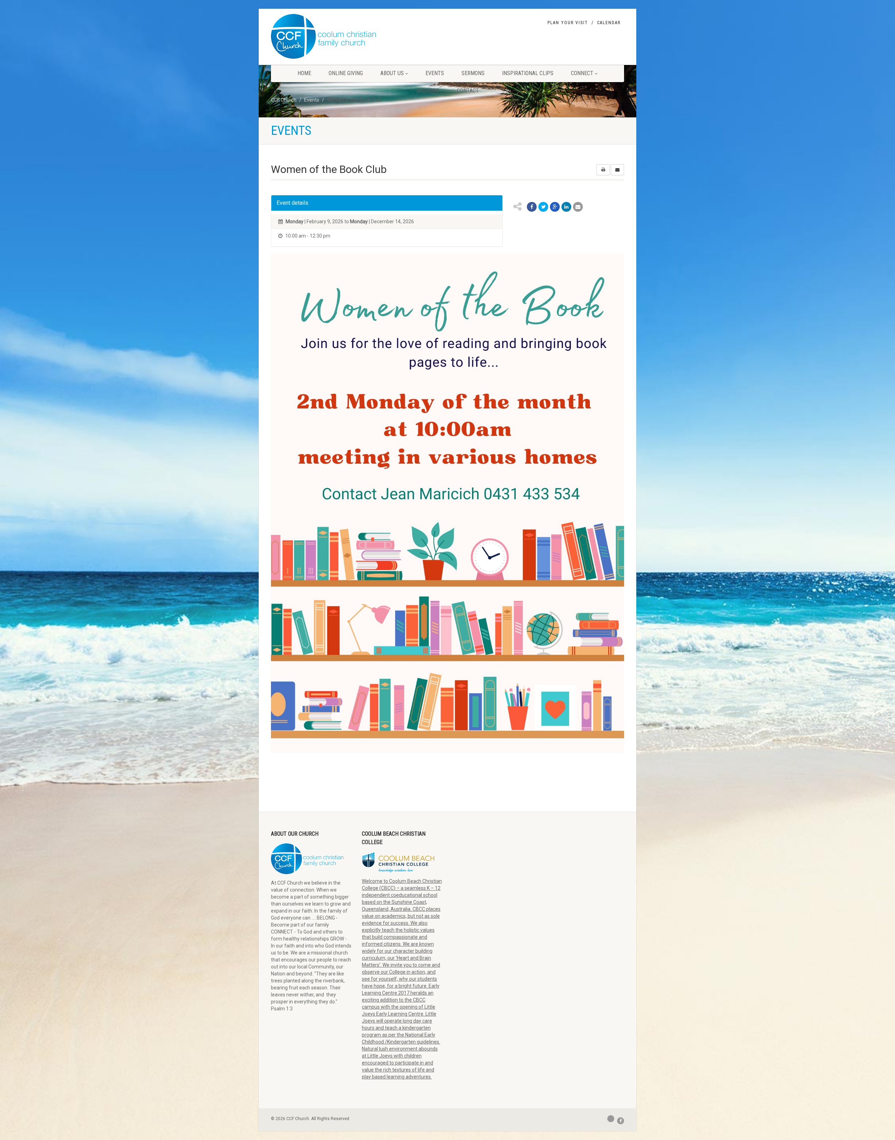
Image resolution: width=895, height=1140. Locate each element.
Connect (582, 73)
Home (304, 73)
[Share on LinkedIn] (566, 207)
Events (434, 73)
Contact (468, 90)
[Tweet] (543, 207)
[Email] (578, 207)
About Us (392, 73)
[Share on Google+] (555, 207)
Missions (427, 90)
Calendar (609, 22)
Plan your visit (567, 22)
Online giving (346, 73)
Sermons (473, 73)
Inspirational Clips (527, 73)
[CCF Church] (323, 36)
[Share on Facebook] (532, 207)
